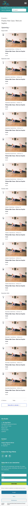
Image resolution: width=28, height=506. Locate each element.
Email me (5, 445)
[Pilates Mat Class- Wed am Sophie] (16, 40)
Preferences (14, 500)
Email (2, 477)
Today (14, 400)
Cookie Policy (2, 504)
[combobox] (19, 10)
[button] (25, 3)
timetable (8, 10)
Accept (14, 492)
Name (2, 472)
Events (4, 18)
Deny (14, 496)
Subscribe (14, 483)
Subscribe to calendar (13, 405)
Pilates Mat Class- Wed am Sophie (15, 51)
